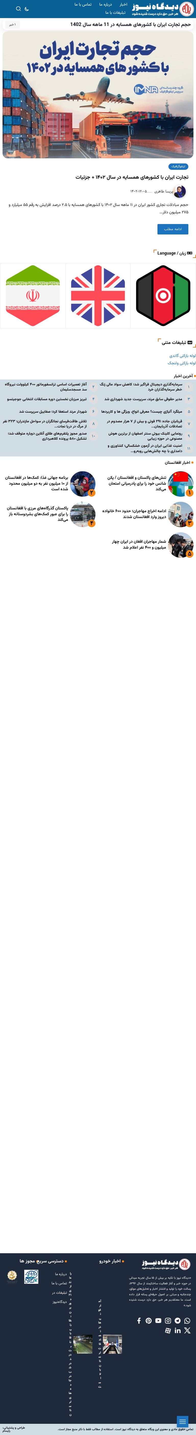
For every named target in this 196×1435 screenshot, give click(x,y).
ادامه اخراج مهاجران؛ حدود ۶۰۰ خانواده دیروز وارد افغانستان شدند (134, 514)
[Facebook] (138, 1321)
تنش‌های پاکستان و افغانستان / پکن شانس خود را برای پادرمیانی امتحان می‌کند (136, 484)
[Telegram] (177, 1321)
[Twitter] (187, 1330)
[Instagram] (168, 1321)
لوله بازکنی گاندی (182, 356)
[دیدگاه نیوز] (163, 9)
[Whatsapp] (187, 1321)
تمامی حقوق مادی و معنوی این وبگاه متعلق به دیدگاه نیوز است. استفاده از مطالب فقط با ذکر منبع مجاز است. (125, 1429)
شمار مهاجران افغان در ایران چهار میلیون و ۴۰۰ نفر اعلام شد (139, 545)
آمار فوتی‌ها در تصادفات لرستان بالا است (99, 1344)
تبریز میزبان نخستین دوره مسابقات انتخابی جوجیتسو (47, 399)
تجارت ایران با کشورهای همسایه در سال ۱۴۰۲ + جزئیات (132, 177)
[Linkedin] (177, 1330)
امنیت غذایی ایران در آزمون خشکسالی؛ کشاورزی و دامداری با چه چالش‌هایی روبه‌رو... (145, 448)
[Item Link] (180, 484)
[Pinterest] (148, 1321)
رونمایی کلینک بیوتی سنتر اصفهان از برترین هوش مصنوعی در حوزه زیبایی (145, 436)
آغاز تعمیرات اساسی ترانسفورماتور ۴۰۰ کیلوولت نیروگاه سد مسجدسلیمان (46, 387)
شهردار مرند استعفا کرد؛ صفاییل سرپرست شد (53, 412)
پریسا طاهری (163, 191)
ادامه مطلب (173, 229)
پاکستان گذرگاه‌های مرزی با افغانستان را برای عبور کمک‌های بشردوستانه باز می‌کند (37, 514)
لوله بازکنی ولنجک (182, 363)
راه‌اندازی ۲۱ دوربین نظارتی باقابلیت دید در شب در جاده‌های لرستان (70, 1344)
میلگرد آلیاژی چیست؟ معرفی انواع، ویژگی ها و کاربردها (141, 412)
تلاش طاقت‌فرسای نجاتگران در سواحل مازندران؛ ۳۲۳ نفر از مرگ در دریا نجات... (45, 424)
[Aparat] (168, 1330)
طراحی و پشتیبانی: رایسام (14, 1429)
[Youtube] (158, 1321)
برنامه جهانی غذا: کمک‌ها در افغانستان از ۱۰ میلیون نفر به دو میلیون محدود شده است (36, 484)
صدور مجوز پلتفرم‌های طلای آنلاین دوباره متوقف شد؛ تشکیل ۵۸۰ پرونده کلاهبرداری (47, 436)
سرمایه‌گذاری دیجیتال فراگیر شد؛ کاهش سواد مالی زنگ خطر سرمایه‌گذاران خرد (141, 387)
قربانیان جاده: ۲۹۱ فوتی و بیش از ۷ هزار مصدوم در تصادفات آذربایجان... (144, 424)
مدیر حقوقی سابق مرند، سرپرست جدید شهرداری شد (143, 399)
